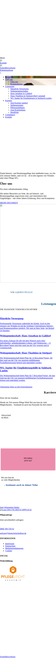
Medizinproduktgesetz (14, 548)
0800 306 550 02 (7, 529)
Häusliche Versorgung (19, 89)
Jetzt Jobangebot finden (9, 507)
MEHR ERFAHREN (9, 203)
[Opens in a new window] (13, 581)
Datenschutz (10, 546)
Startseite (9, 77)
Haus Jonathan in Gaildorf (21, 93)
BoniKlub (14, 112)
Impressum (9, 543)
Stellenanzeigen (16, 105)
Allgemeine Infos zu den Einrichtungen (16, 387)
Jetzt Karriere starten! (19, 103)
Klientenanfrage (6, 70)
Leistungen (9, 86)
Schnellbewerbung (7, 68)
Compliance (10, 115)
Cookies (8, 551)
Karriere (8, 100)
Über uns (9, 79)
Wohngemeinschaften (19, 91)
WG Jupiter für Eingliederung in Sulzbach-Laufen (31, 98)
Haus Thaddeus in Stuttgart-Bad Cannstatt (27, 96)
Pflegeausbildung (17, 108)
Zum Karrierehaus (17, 110)
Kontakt (8, 117)
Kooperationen (16, 84)
